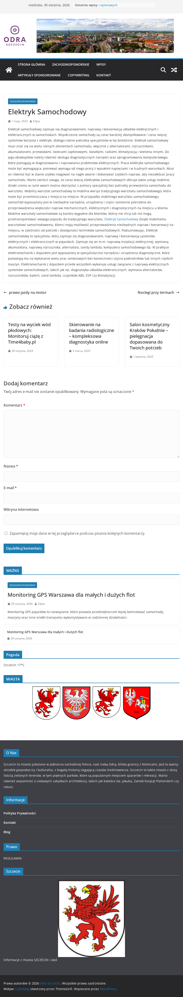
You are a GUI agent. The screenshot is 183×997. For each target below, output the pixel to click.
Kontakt (103, 75)
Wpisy (101, 64)
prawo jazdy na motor (27, 292)
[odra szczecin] (9, 70)
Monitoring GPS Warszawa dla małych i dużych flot (71, 594)
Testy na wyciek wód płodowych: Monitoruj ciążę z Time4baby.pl (29, 333)
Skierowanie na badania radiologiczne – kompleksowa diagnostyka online (91, 333)
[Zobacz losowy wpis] (174, 70)
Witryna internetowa (21, 509)
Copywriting (78, 75)
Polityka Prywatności (20, 813)
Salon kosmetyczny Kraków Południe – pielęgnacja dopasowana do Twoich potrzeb (149, 336)
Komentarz (14, 405)
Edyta (36, 121)
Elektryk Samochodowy (121, 219)
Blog (7, 832)
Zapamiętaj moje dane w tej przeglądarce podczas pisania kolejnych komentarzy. (77, 533)
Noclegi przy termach (156, 292)
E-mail (10, 487)
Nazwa (11, 466)
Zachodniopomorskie (70, 64)
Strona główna (31, 64)
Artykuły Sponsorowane (39, 75)
